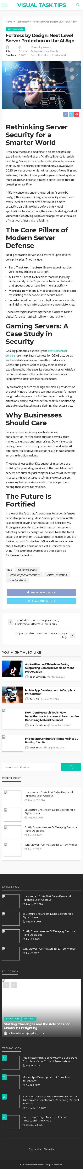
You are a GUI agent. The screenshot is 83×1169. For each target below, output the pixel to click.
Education (12, 1018)
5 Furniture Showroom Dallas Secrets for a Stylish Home (50, 811)
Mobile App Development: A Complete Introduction (50, 692)
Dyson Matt (36, 747)
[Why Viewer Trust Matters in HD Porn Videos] (12, 849)
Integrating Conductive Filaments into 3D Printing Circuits (51, 740)
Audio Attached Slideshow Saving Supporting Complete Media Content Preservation (49, 668)
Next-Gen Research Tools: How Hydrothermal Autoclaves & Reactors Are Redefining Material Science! (52, 716)
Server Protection (40, 55)
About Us (49, 1149)
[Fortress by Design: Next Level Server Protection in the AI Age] (11, 1122)
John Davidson (11, 53)
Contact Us (35, 1149)
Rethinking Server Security (44, 51)
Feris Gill (34, 699)
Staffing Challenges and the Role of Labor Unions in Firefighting (37, 1026)
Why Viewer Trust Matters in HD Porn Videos (51, 844)
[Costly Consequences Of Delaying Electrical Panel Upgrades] (12, 832)
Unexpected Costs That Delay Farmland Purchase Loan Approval (49, 794)
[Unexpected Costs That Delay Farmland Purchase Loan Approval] (12, 797)
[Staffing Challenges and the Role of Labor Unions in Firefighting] (41, 1008)
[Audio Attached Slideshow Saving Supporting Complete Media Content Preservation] (11, 1062)
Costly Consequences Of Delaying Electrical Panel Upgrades (51, 829)
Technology (15, 29)
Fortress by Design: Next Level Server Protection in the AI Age (45, 1118)
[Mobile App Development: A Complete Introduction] (11, 1082)
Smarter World (59, 55)
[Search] (78, 5)
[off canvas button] (4, 5)
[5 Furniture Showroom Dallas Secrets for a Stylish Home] (12, 815)
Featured (29, 1018)
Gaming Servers (42, 47)
